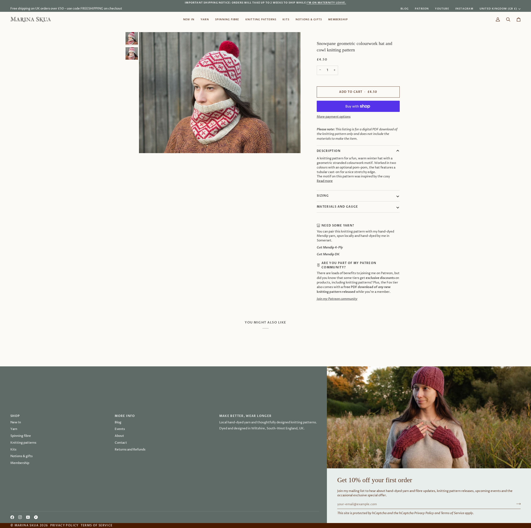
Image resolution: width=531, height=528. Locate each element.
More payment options (334, 117)
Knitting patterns (23, 443)
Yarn (13, 429)
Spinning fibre (20, 436)
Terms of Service (452, 513)
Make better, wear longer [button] (245, 416)
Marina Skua (27, 525)
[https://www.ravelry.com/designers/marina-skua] (36, 517)
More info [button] (125, 416)
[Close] (296, 242)
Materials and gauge (337, 207)
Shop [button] (15, 416)
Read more (325, 181)
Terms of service (97, 525)
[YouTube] (28, 517)
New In (15, 422)
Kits (13, 450)
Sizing (323, 196)
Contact (121, 443)
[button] (204, 19)
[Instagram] (20, 517)
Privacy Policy (424, 513)
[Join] (291, 279)
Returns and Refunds (130, 450)
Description (329, 151)
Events (120, 429)
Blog (118, 422)
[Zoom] (220, 92)
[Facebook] (12, 517)
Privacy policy (64, 525)
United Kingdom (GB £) (498, 8)
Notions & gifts (21, 456)
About (119, 436)
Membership (19, 463)
